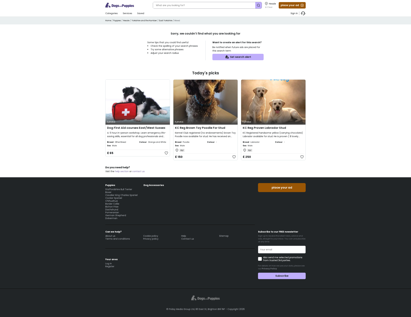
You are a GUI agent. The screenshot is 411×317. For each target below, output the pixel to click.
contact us (138, 171)
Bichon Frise (111, 206)
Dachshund (111, 209)
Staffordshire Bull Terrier (118, 189)
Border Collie (112, 203)
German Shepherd (115, 215)
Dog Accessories (154, 185)
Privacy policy (150, 238)
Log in (108, 263)
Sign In (294, 13)
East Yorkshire (165, 20)
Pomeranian (112, 212)
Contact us (187, 238)
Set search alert (240, 57)
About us (110, 236)
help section (122, 171)
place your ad (290, 5)
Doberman (111, 218)
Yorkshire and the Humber (144, 20)
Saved (140, 13)
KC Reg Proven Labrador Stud (264, 128)
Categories (111, 13)
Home (108, 20)
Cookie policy (150, 236)
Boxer (108, 192)
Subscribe (282, 276)
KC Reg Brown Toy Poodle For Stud (200, 128)
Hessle (126, 20)
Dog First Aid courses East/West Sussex (136, 128)
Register (109, 266)
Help (183, 236)
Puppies (117, 20)
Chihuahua (111, 200)
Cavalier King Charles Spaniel (121, 195)
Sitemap (224, 236)
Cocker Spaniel (113, 198)
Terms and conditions (117, 238)
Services (127, 13)
